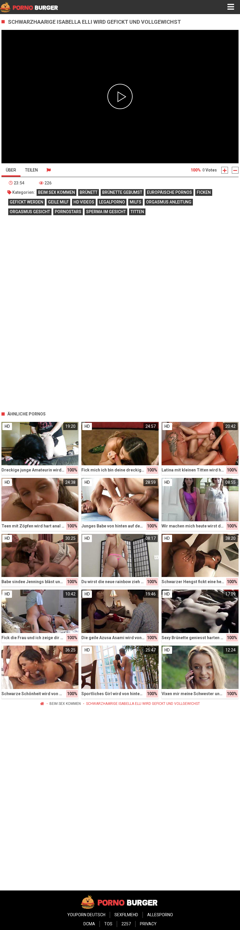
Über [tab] (11, 170)
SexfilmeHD (126, 914)
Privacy (148, 923)
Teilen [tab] (31, 170)
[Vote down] (235, 170)
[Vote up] (224, 170)
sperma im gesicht (106, 211)
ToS (108, 923)
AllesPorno (160, 914)
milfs (135, 202)
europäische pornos (169, 192)
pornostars (68, 211)
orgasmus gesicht (30, 211)
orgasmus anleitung (168, 202)
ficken (204, 192)
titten (137, 211)
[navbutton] (230, 7)
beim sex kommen (56, 192)
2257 (126, 923)
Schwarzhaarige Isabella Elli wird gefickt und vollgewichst (143, 704)
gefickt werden (26, 202)
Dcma (89, 923)
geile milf (58, 202)
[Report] (48, 170)
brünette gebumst (122, 192)
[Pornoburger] (29, 7)
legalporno (112, 202)
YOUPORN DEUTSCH (86, 914)
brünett (88, 192)
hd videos (83, 202)
